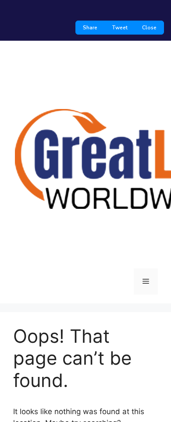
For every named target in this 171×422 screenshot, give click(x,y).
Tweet (120, 27)
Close (149, 27)
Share (90, 27)
